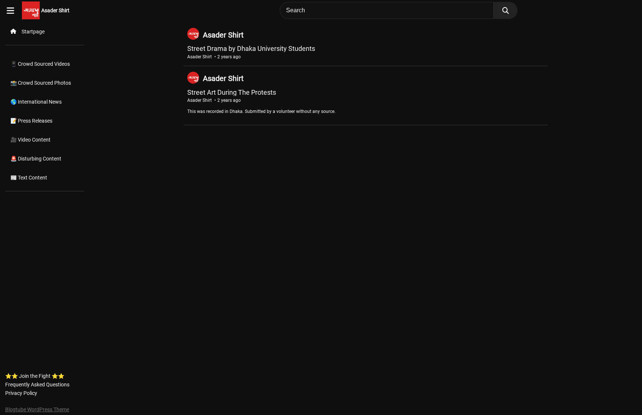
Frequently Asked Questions (37, 385)
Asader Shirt (55, 10)
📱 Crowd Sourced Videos (40, 64)
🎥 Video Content (30, 140)
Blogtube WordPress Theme (37, 409)
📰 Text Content (28, 178)
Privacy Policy (21, 393)
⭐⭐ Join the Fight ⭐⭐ (34, 376)
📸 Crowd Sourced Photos (40, 83)
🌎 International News (36, 102)
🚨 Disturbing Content (35, 159)
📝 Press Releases (31, 121)
